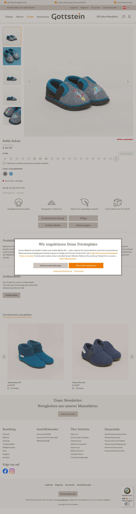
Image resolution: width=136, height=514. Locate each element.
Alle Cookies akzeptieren (86, 265)
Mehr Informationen (67, 259)
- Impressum (78, 271)
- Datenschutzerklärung (62, 271)
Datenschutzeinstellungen (50, 265)
